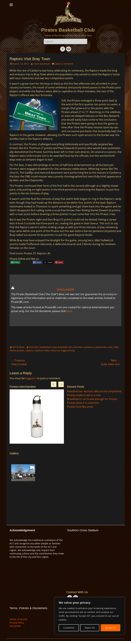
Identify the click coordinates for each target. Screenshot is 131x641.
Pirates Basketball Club (68, 30)
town (47, 350)
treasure (55, 350)
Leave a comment (63, 63)
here (69, 311)
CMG (115, 347)
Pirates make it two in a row (83, 395)
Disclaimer (15, 625)
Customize (68, 627)
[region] (89, 616)
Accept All (110, 627)
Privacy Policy (17, 622)
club (110, 347)
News (22, 347)
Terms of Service (18, 619)
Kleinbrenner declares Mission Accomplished (94, 391)
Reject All (90, 627)
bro (71, 347)
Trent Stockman (41, 63)
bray (54, 347)
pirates (20, 350)
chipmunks (100, 347)
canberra (88, 347)
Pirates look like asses (80, 406)
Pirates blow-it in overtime (83, 403)
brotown (78, 347)
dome (13, 350)
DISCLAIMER (65, 289)
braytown (63, 347)
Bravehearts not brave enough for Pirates (92, 399)
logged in (30, 378)
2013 (15, 347)
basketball (45, 347)
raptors (29, 350)
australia (34, 347)
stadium (38, 350)
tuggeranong (68, 350)
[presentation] (54, 384)
